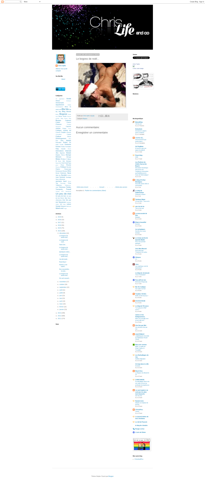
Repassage (67, 169)
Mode (59, 161)
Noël (63, 163)
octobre (62, 284)
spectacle (59, 181)
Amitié (68, 99)
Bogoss (85, 118)
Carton (58, 122)
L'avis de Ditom (140, 432)
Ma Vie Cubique (140, 287)
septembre (63, 287)
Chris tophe (62, 66)
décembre (62, 233)
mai (60, 298)
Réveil (57, 173)
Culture (58, 136)
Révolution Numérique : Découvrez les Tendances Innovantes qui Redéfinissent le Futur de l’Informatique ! (142, 171)
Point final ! (62, 262)
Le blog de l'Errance (142, 306)
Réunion (65, 171)
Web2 (63, 79)
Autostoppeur (59, 106)
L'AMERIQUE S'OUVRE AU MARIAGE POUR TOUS (142, 337)
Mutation (137, 217)
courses (68, 132)
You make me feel (140, 288)
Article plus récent (82, 187)
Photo (62, 165)
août (61, 290)
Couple (63, 132)
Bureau (58, 120)
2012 (59, 316)
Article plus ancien (121, 187)
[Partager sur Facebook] (106, 116)
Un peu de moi (63, 193)
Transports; (59, 189)
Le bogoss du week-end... (63, 236)
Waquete (63, 206)
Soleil (57, 177)
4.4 (136, 259)
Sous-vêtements (60, 179)
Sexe (69, 173)
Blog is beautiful (140, 222)
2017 (59, 222)
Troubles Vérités (140, 294)
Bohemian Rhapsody (141, 282)
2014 (59, 231)
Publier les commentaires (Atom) (95, 190)
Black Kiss (139, 371)
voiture (69, 204)
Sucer (69, 181)
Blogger (110, 476)
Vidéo (57, 204)
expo (57, 144)
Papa (69, 163)
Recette (69, 167)
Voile (64, 204)
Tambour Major (140, 199)
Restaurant (59, 171)
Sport (65, 181)
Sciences (63, 173)
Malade (68, 153)
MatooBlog (138, 122)
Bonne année (62, 116)
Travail (68, 189)
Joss (137, 264)
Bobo (57, 114)
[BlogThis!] (102, 116)
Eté (70, 142)
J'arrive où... (139, 138)
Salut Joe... (62, 244)
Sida (57, 175)
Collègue (59, 130)
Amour (58, 101)
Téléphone (59, 185)
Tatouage (62, 183)
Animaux (68, 100)
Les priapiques (140, 229)
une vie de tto (139, 206)
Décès (69, 136)
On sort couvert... (64, 278)
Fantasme (68, 144)
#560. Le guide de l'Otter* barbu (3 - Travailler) (140, 348)
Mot (64, 161)
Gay (57, 149)
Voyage (58, 206)
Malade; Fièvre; (60, 155)
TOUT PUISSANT (140, 275)
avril (61, 301)
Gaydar (63, 148)
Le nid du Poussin (141, 422)
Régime (58, 169)
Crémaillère (59, 134)
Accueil (101, 187)
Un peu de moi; (61, 196)
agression (61, 98)
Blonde (68, 111)
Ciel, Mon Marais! (141, 248)
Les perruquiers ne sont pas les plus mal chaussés (141, 392)
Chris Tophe (136, 64)
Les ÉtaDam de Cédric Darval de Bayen (141, 164)
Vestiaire (68, 202)
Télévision (62, 187)
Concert (58, 132)
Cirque (64, 128)
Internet (68, 151)
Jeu (57, 153)
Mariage (68, 155)
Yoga (65, 208)
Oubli (66, 163)
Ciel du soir (138, 124)
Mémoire (58, 157)
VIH (61, 204)
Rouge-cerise (139, 429)
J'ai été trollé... (63, 259)
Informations (60, 151)
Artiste (69, 105)
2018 (59, 220)
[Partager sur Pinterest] (108, 116)
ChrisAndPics (139, 459)
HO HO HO (138, 395)
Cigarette (68, 126)
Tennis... (137, 411)
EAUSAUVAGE (140, 301)
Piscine (68, 165)
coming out (67, 130)
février (61, 307)
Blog (63, 111)
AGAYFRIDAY (139, 334)
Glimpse (138, 257)
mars (61, 304)
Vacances (62, 202)
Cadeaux (68, 120)
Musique (68, 161)
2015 (59, 228)
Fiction (63, 146)
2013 (59, 313)
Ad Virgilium (139, 146)
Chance (69, 122)
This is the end (139, 208)
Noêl (60, 163)
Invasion (137, 366)
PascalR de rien (140, 280)
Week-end (59, 208)
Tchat (69, 183)
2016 (59, 225)
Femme (58, 146)
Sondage (68, 177)
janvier (61, 309)
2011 (59, 318)
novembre (62, 282)
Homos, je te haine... (63, 265)
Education (58, 142)
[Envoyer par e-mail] (99, 116)
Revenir (137, 224)
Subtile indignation (140, 359)
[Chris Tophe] (134, 66)
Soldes (69, 175)
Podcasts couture (140, 194)
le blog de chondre (141, 425)
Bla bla (65, 109)
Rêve (69, 171)
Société (64, 175)
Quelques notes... (64, 252)
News (57, 163)
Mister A (59, 159)
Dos (57, 140)
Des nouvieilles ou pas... (64, 270)
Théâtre (68, 187)
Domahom (138, 129)
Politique (63, 167)
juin (60, 295)
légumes (62, 153)
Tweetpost (68, 191)
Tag (57, 183)
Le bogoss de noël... (63, 241)
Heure (69, 148)
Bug (70, 118)
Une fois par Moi (140, 325)
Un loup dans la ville (142, 364)
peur (57, 165)
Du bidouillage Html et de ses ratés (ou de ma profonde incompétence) (142, 383)
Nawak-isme (139, 401)
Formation (68, 146)
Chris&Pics (139, 409)
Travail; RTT (60, 191)
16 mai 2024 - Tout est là (142, 201)
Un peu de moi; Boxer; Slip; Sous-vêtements (63, 198)
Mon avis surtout (141, 344)
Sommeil (62, 177)
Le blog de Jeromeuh (142, 273)
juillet (61, 293)
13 (56, 98)
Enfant (65, 142)
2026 (136, 157)
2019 (59, 217)
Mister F (64, 159)
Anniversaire (60, 103)
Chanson (59, 124)
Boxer (66, 118)
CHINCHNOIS (139, 380)
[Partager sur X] (104, 116)
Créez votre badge (138, 68)
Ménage (68, 157)
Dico (70, 138)
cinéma (58, 128)
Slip (60, 175)
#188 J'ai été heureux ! (141, 295)
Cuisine (69, 134)
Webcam (68, 206)
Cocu (69, 128)
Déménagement (61, 138)
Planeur (58, 167)
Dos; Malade (66, 140)
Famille (61, 144)
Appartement (60, 105)
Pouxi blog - (139, 155)
